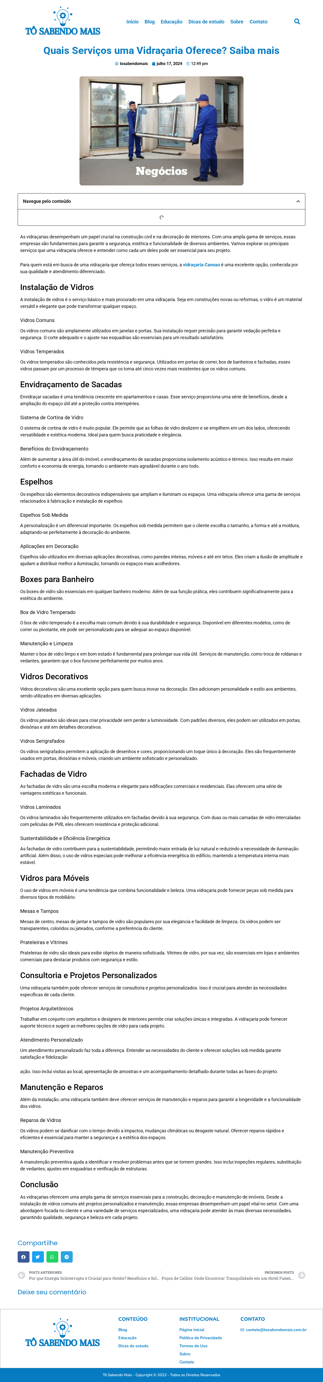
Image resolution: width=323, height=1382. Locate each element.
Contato (258, 22)
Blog (150, 22)
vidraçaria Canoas (201, 264)
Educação (171, 22)
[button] (297, 21)
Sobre (237, 22)
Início (132, 22)
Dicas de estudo (206, 22)
